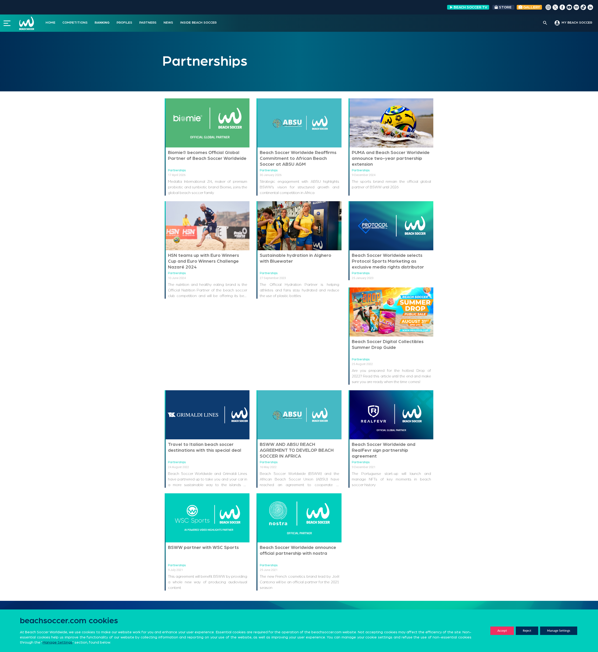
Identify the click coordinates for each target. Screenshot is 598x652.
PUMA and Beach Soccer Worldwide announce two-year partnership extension (391, 158)
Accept (502, 631)
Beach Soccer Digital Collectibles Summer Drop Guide (388, 344)
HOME (50, 22)
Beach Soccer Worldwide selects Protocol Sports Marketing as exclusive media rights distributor (388, 261)
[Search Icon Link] (545, 23)
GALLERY (531, 7)
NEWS (168, 22)
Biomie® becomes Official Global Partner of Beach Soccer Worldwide (207, 155)
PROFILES (124, 22)
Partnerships (177, 170)
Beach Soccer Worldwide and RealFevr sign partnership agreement (383, 450)
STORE (505, 7)
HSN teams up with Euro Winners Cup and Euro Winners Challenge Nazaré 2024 (203, 261)
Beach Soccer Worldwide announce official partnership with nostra (298, 550)
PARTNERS (148, 22)
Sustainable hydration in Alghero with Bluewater (295, 258)
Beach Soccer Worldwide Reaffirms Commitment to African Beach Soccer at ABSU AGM (298, 158)
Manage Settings (558, 631)
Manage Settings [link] (57, 642)
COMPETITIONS (75, 22)
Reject (527, 631)
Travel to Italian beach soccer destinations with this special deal (204, 447)
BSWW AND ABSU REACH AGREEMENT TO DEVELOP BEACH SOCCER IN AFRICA (297, 450)
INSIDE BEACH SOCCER (198, 22)
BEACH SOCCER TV (470, 7)
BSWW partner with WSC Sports (203, 547)
